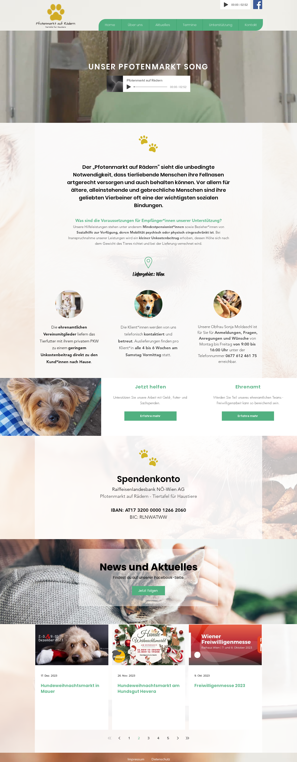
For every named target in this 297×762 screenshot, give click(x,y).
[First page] (109, 738)
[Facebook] (257, 4)
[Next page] (178, 738)
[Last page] (187, 738)
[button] (220, 25)
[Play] (226, 4)
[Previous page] (119, 738)
